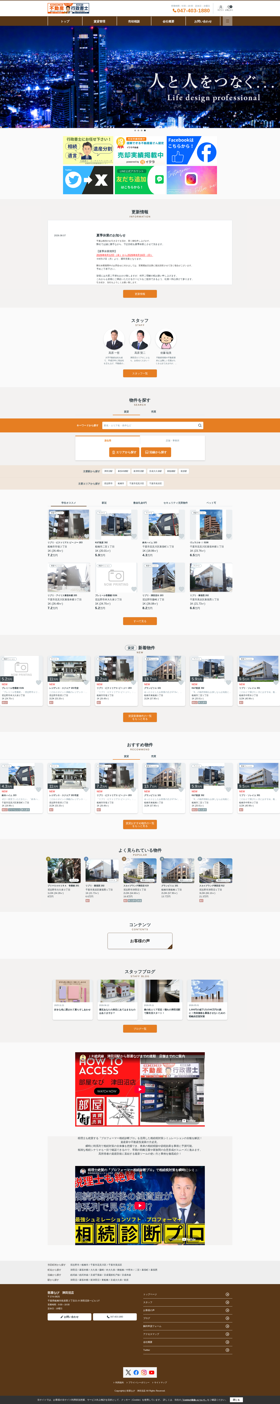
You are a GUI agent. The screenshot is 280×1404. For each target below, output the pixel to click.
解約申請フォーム (152, 1326)
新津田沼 (94, 1280)
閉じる (236, 1399)
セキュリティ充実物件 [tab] (175, 502)
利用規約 (119, 1382)
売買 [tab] (153, 411)
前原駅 (184, 471)
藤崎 (102, 1270)
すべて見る (140, 621)
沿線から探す (158, 452)
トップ (65, 21)
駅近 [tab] (104, 502)
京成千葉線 (96, 1275)
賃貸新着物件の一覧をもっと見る (140, 717)
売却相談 (134, 21)
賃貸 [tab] (126, 411)
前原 (126, 1280)
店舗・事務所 (172, 440)
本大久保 (111, 1270)
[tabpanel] (140, 77)
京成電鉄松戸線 (112, 1275)
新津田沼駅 (139, 471)
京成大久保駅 (155, 471)
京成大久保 (116, 1280)
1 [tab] (135, 130)
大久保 (94, 1270)
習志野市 (108, 483)
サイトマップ (160, 1382)
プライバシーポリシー (139, 1382)
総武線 (74, 1275)
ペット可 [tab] (211, 502)
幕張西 (154, 1270)
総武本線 (84, 1275)
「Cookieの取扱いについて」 (194, 1400)
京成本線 (126, 1275)
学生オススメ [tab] (68, 502)
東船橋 (121, 1270)
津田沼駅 (108, 471)
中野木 (130, 1270)
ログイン (220, 10)
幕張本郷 (84, 1270)
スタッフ (147, 1302)
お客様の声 (140, 941)
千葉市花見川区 (136, 483)
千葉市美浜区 (155, 483)
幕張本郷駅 (123, 471)
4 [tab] (145, 130)
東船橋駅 (171, 471)
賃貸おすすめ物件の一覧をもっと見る (140, 825)
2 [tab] (138, 130)
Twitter (146, 1350)
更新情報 (140, 294)
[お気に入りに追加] (86, 536)
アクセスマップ (151, 1334)
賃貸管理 (99, 21)
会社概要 (168, 21)
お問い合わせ (203, 21)
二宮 (137, 1270)
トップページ (150, 1294)
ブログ (146, 1318)
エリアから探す (126, 452)
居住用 (107, 440)
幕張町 (145, 1270)
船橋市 (121, 483)
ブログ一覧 (140, 1028)
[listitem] (69, 681)
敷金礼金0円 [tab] (140, 502)
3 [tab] (141, 130)
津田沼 (74, 1270)
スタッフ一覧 (140, 373)
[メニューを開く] (227, 21)
